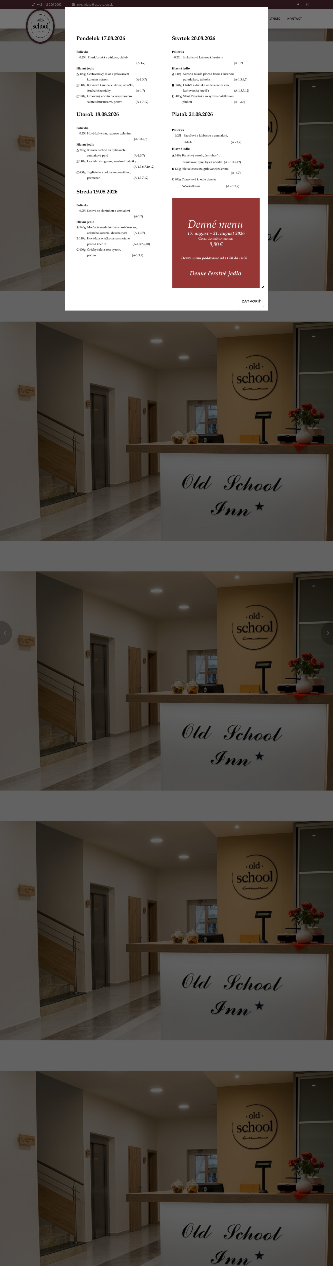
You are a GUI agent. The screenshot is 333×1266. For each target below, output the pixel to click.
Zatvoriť (251, 301)
